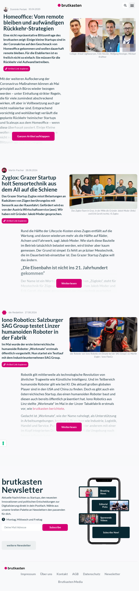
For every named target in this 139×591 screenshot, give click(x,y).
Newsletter (112, 574)
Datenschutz (91, 574)
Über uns (46, 574)
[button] (132, 5)
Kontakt (62, 574)
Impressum (28, 574)
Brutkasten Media (70, 582)
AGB (75, 574)
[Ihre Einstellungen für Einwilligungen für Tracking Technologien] (3, 443)
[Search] (125, 5)
